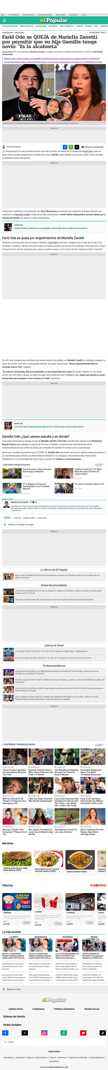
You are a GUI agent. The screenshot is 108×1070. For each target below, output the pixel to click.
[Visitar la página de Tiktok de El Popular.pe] (103, 1033)
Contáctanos (38, 1009)
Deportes (53, 26)
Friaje (83, 15)
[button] (4, 20)
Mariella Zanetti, (22, 214)
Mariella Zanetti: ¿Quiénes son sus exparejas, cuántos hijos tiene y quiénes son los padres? (50, 228)
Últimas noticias (10, 26)
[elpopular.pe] (54, 24)
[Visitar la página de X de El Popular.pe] (25, 1033)
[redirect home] (54, 1000)
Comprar (26, 922)
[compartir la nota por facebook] (65, 147)
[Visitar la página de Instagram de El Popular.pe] (44, 1033)
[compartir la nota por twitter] (76, 147)
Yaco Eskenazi (14, 15)
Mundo (88, 26)
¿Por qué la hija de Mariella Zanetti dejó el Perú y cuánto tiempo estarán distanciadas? (49, 427)
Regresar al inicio (14, 989)
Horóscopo (73, 15)
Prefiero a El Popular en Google (20, 525)
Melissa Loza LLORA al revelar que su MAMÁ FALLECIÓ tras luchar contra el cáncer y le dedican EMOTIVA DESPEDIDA (52, 59)
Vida (96, 26)
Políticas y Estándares (64, 1009)
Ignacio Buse (60, 15)
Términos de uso (91, 1009)
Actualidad (41, 26)
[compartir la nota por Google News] (92, 147)
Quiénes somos (16, 1009)
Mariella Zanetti (37, 51)
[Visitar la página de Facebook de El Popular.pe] (5, 1033)
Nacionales (19, 32)
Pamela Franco (28, 15)
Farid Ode (6, 51)
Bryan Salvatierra (14, 147)
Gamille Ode (42, 518)
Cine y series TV (67, 26)
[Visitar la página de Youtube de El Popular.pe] (83, 1033)
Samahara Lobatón (45, 15)
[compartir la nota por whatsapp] (70, 147)
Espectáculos (26, 26)
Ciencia (79, 26)
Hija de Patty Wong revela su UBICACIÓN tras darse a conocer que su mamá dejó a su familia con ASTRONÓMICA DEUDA (53, 62)
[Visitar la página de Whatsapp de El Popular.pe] (64, 1033)
